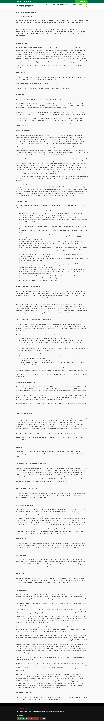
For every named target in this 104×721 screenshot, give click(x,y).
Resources (74, 4)
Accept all (21, 718)
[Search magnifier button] (87, 7)
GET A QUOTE (81, 1)
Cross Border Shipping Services (60, 4)
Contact (81, 4)
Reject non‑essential (32, 718)
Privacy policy (21, 715)
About (47, 4)
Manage (42, 718)
